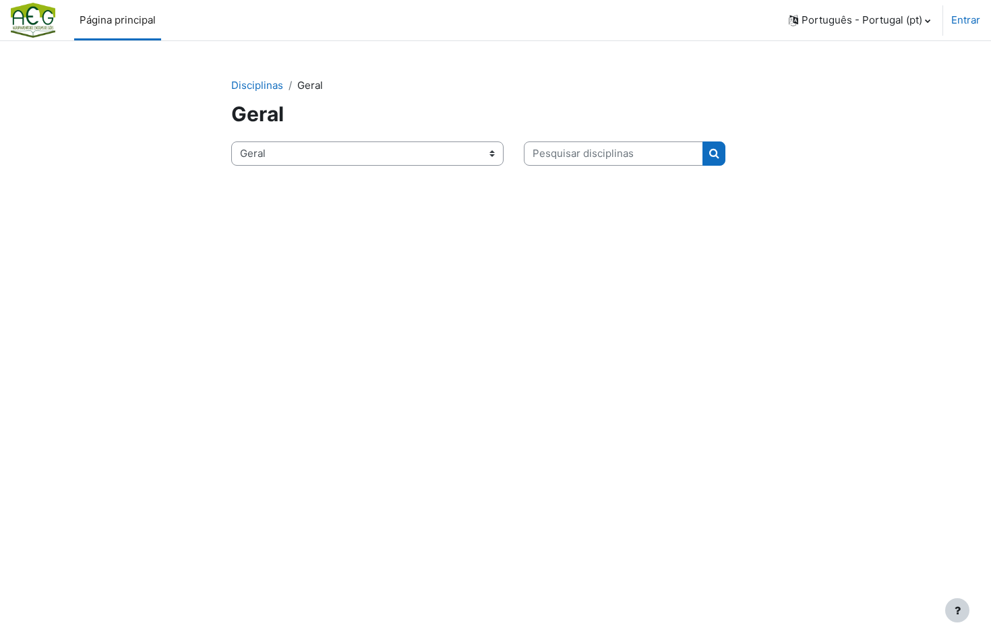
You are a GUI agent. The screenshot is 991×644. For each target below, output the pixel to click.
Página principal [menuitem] (118, 19)
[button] (859, 20)
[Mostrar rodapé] (957, 610)
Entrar (965, 19)
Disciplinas (257, 85)
